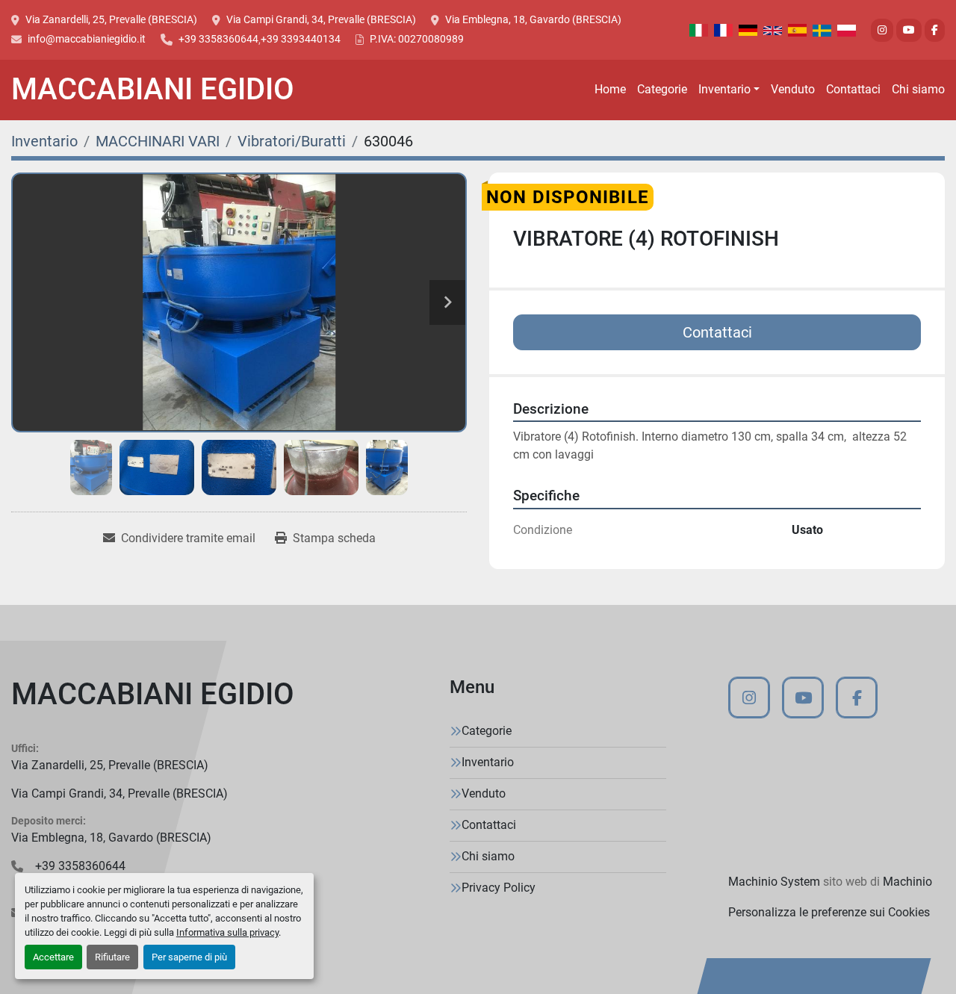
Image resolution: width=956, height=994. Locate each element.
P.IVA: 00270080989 (417, 39)
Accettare (53, 957)
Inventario (724, 89)
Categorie (662, 89)
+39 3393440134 (301, 39)
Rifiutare (112, 957)
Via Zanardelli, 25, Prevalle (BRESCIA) (111, 19)
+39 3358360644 (218, 39)
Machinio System (774, 882)
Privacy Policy (499, 887)
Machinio (907, 882)
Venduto (793, 89)
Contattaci (853, 89)
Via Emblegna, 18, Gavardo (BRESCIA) (533, 19)
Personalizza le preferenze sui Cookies (829, 912)
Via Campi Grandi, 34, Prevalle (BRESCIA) (321, 19)
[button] (729, 90)
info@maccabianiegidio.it (87, 39)
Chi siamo (918, 89)
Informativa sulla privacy (227, 932)
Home (610, 89)
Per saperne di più (189, 957)
